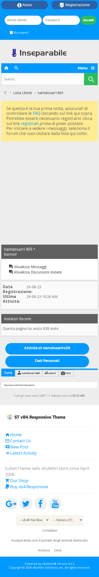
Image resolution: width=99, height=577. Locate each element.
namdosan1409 (31, 373)
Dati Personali (47, 360)
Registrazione (74, 5)
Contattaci (49, 530)
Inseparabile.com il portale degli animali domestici (49, 540)
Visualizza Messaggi (29, 266)
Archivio (44, 550)
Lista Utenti (22, 92)
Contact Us (18, 441)
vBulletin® (49, 564)
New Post (16, 447)
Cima (57, 550)
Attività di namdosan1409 (47, 348)
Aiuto (24, 5)
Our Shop (16, 480)
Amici (52, 373)
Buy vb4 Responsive (26, 487)
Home (13, 434)
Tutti (8, 373)
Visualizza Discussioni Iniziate (37, 272)
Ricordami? (21, 32)
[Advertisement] (49, 192)
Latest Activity (21, 453)
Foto (68, 373)
